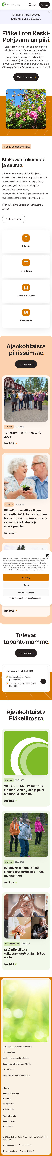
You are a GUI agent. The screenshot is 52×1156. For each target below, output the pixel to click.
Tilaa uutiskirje (26, 1151)
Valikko (44, 5)
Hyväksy (26, 577)
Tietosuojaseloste (10, 1151)
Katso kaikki (25, 364)
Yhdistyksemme (24, 77)
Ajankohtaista (9, 1121)
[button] (47, 556)
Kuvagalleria (8, 1103)
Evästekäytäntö (16, 598)
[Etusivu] (11, 4)
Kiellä (26, 585)
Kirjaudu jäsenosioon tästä (16, 146)
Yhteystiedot (8, 1109)
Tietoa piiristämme (11, 1093)
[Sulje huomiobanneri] (49, 12)
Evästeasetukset (9, 1145)
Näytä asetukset (26, 592)
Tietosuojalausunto (32, 598)
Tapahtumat (8, 1126)
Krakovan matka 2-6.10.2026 (26, 18)
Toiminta (6, 1098)
